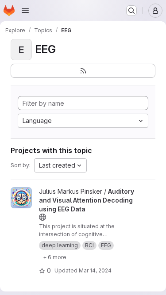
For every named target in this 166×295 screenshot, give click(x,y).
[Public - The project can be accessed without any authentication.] (42, 217)
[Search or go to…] (131, 10)
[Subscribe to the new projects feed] (83, 71)
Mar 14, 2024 (95, 270)
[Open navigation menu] (25, 11)
